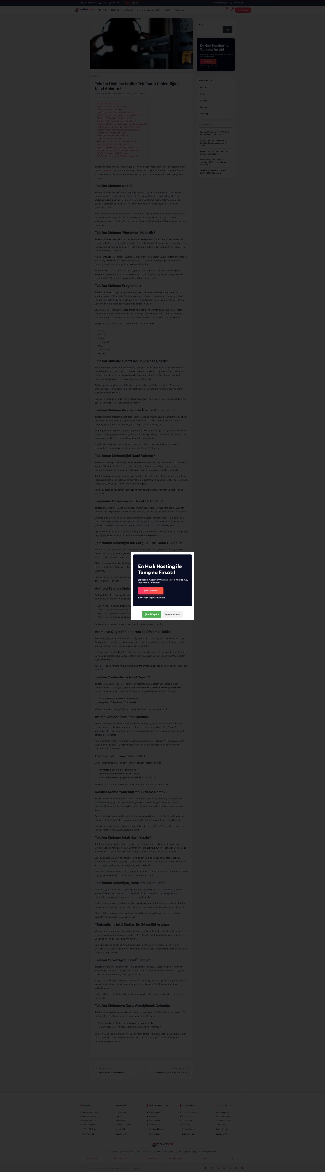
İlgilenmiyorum (172, 614)
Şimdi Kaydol (152, 614)
